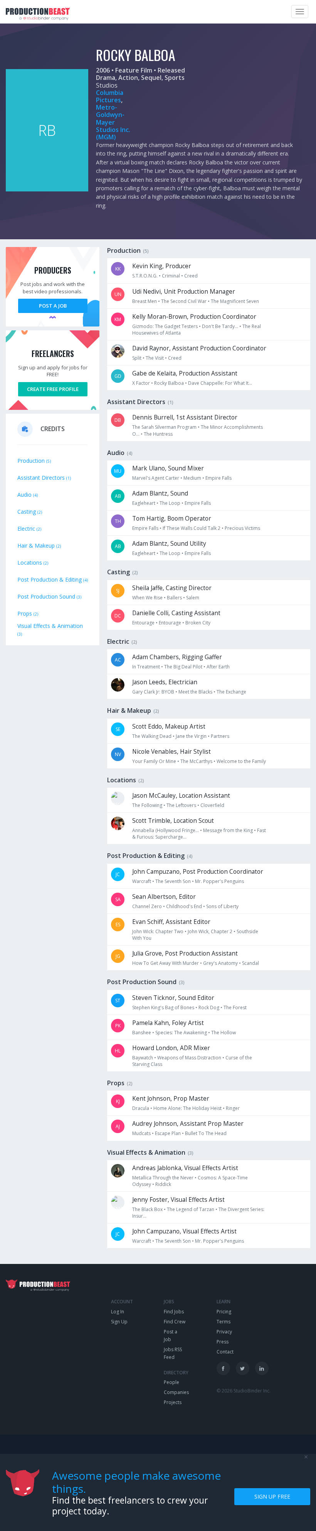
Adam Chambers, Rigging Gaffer (177, 657)
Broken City (197, 622)
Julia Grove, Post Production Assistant (185, 953)
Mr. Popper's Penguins (219, 881)
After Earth (218, 666)
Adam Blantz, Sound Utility (169, 544)
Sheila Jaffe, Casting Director (172, 588)
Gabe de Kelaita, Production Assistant (184, 373)
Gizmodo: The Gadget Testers (165, 326)
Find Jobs (174, 1311)
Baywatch (142, 1057)
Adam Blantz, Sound (160, 493)
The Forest (235, 1007)
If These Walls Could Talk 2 (191, 528)
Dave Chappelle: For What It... (220, 383)
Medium (192, 478)
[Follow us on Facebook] (223, 1368)
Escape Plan (168, 1133)
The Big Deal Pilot (183, 666)
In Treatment (146, 666)
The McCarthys (196, 761)
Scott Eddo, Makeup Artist (168, 726)
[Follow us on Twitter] (242, 1368)
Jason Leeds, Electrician (164, 682)
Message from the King (228, 830)
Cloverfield (212, 805)
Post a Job (53, 305)
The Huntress (158, 434)
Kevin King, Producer (161, 266)
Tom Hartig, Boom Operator (171, 518)
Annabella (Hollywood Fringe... (165, 830)
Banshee (141, 1032)
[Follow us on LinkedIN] (262, 1368)
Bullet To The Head (206, 1133)
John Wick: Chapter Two (157, 931)
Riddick (163, 1184)
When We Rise (147, 597)
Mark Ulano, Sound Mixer (168, 468)
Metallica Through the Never (162, 1177)
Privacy (224, 1331)
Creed (191, 275)
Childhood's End (184, 906)
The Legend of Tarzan (190, 1209)
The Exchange (231, 692)
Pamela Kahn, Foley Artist (168, 1023)
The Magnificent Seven (235, 301)
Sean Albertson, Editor (164, 897)
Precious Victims (242, 528)
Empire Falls (218, 478)
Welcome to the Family (241, 761)
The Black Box (147, 1209)
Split (136, 358)
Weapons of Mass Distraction (189, 1057)
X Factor (141, 383)
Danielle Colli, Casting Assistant (176, 613)
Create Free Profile (53, 389)
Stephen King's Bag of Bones (163, 1007)
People (171, 1382)
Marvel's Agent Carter (155, 478)
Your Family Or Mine (154, 761)
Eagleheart (143, 503)
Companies (176, 1392)
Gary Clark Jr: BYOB (153, 692)
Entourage (143, 622)
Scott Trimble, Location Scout (173, 821)
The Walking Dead (151, 736)
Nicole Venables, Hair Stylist (171, 752)
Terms (223, 1321)
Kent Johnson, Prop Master (170, 1099)
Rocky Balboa (169, 383)
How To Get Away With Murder (165, 963)
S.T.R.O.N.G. (145, 275)
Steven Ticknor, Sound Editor (173, 998)
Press (223, 1341)
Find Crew (174, 1321)
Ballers (174, 597)
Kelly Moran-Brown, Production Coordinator (194, 317)
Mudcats (141, 1133)
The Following (147, 805)
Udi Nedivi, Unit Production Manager (183, 292)
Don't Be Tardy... (220, 326)
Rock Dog (208, 1007)
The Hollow (223, 1032)
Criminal (171, 275)
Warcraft (141, 881)
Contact (225, 1351)
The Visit (155, 358)
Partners (220, 736)
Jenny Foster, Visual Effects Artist (178, 1200)
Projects (173, 1402)
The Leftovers (181, 805)
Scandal (250, 963)
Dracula (140, 1108)
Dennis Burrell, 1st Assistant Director (184, 417)
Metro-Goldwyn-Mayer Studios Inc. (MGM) (113, 122)
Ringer (233, 1108)
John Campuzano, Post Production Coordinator (197, 872)
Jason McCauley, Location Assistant (181, 796)
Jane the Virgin (191, 736)
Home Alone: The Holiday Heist (187, 1108)
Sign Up (119, 1321)
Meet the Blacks (195, 692)
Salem (192, 597)
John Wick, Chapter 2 (210, 931)
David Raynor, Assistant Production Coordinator (199, 348)
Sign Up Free (272, 1496)
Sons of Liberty (222, 906)
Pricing (224, 1311)
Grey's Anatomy (220, 963)
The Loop (170, 503)
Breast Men (144, 301)
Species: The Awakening (181, 1032)
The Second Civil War (184, 301)
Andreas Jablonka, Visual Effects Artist (185, 1168)
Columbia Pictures (109, 96)
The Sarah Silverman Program (164, 427)
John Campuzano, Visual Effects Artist (184, 1231)
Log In (117, 1311)
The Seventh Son (173, 881)
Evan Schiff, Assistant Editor (171, 922)
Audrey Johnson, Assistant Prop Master (188, 1124)
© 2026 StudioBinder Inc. (244, 1390)
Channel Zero (147, 906)
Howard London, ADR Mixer (171, 1048)
